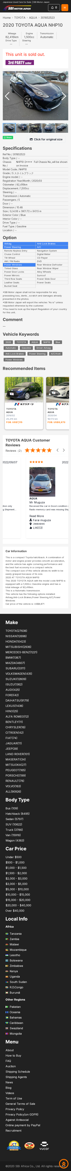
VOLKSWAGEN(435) (19, 673)
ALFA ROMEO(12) (17, 716)
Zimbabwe (16, 966)
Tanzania (16, 933)
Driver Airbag (44, 348)
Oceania (15, 1012)
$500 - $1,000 (15, 862)
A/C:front (55, 353)
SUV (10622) (14, 824)
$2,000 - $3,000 (16, 878)
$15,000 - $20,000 (18, 900)
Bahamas (16, 1017)
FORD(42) (12, 695)
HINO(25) (12, 711)
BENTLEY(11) (14, 722)
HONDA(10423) (16, 641)
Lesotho (15, 955)
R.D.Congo (16, 987)
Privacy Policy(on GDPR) (22, 1114)
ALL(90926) (13, 791)
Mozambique (18, 949)
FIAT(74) (11, 738)
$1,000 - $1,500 (16, 868)
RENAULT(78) (15, 781)
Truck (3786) (14, 829)
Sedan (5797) (14, 819)
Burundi (15, 992)
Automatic (11, 348)
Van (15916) (13, 835)
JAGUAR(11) (14, 743)
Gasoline (26, 348)
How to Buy (13, 1055)
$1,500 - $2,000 (16, 873)
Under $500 (14, 857)
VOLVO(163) (13, 786)
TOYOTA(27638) (16, 631)
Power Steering (37, 353)
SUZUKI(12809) (16, 679)
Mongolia (16, 1033)
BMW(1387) (13, 657)
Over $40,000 (15, 910)
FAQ (8, 1061)
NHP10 (46, 342)
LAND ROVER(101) (18, 754)
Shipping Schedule (18, 1071)
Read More (19, 516)
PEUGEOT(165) (16, 770)
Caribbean (16, 1023)
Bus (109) (12, 808)
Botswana (16, 960)
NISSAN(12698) (16, 636)
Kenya (14, 971)
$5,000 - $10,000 (17, 889)
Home (7, 17)
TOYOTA (20, 17)
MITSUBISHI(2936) (18, 647)
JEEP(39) (12, 748)
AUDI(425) (13, 689)
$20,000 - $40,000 (18, 905)
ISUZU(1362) (14, 684)
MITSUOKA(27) (16, 764)
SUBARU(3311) (15, 668)
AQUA (33, 17)
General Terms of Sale (20, 1103)
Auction (11, 1066)
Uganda (15, 976)
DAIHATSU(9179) (17, 700)
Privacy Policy (15, 1109)
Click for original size (48, 139)
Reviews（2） (14, 450)
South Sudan (18, 982)
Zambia (14, 939)
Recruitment (13, 1130)
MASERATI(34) (16, 759)
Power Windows (14, 359)
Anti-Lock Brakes (15, 353)
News (9, 1082)
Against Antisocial (17, 1120)
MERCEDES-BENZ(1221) (21, 652)
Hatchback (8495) (18, 813)
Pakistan (15, 1007)
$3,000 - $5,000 (16, 884)
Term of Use (14, 1098)
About (10, 1050)
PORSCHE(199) (16, 775)
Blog (8, 1087)
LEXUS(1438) (14, 706)
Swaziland (16, 1028)
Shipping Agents (16, 1077)
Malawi (14, 944)
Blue (58, 342)
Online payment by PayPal (23, 1125)
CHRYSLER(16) (16, 727)
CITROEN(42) (15, 732)
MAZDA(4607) (15, 663)
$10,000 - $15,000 (18, 894)
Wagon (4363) (15, 840)
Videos (10, 1093)
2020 (8, 342)
